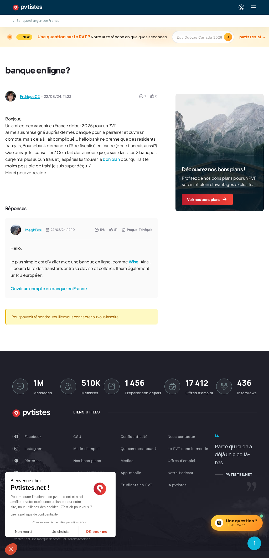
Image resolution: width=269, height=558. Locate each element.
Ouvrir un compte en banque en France (49, 288)
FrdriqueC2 (30, 96)
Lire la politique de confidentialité (34, 514)
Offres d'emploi (181, 461)
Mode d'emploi (86, 449)
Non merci (23, 531)
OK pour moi (97, 531)
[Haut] (254, 543)
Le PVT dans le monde (188, 449)
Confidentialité (134, 436)
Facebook (33, 436)
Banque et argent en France (38, 20)
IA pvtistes (177, 485)
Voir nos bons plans (203, 199)
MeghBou (33, 229)
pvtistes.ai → (252, 37)
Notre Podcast (180, 473)
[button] (11, 549)
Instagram (33, 449)
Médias (127, 461)
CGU (77, 436)
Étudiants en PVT (136, 485)
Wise (133, 261)
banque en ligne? (37, 70)
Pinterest (32, 461)
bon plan (111, 159)
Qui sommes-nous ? (139, 449)
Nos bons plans (87, 461)
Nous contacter (181, 436)
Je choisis (60, 531)
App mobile (131, 473)
